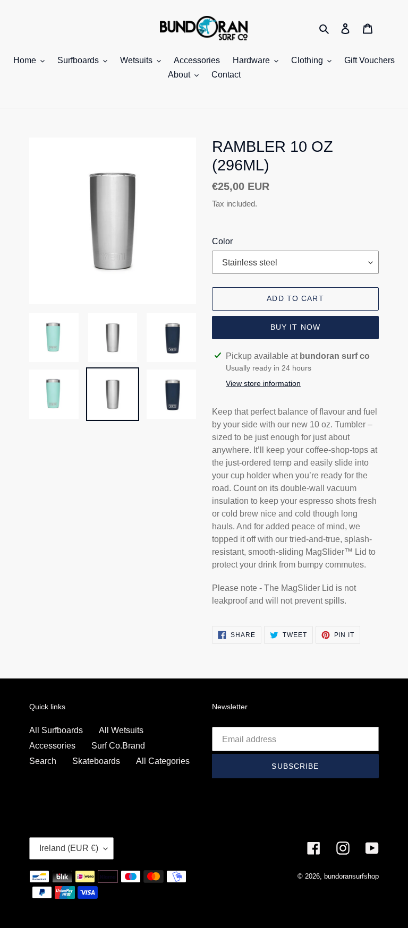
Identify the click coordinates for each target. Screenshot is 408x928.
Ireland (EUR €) (68, 848)
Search (42, 761)
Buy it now (295, 327)
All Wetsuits (121, 730)
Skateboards (96, 761)
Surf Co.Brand (118, 745)
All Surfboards (56, 730)
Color (222, 241)
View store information (263, 383)
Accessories (52, 745)
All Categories (163, 761)
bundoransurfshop (351, 876)
